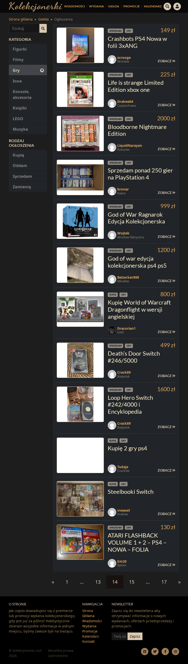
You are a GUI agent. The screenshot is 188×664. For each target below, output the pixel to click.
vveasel (123, 510)
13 (98, 582)
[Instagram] (175, 651)
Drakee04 (125, 101)
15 (131, 582)
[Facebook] (165, 651)
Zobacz (165, 61)
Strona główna (21, 19)
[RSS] (144, 651)
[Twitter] (155, 651)
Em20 (122, 561)
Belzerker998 (128, 277)
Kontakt (88, 641)
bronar (123, 189)
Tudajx (122, 466)
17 (164, 582)
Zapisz (135, 636)
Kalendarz (153, 6)
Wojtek (123, 233)
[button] (167, 6)
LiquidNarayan (129, 145)
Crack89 (124, 372)
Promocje (131, 6)
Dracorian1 (126, 328)
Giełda (113, 6)
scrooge (124, 57)
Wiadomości (74, 6)
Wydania (96, 6)
